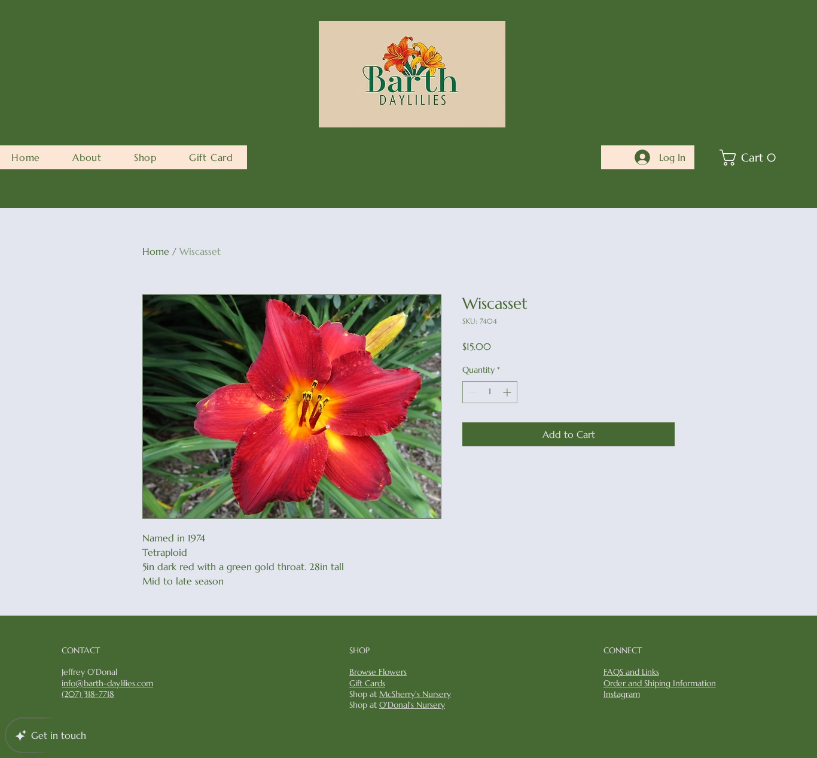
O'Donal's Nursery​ (412, 704)
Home (155, 251)
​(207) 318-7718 (88, 694)
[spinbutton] (490, 392)
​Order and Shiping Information (659, 683)
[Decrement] (471, 392)
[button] (799, 19)
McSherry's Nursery (415, 694)
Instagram (621, 694)
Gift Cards (367, 683)
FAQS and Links (631, 671)
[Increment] (508, 392)
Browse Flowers (378, 671)
